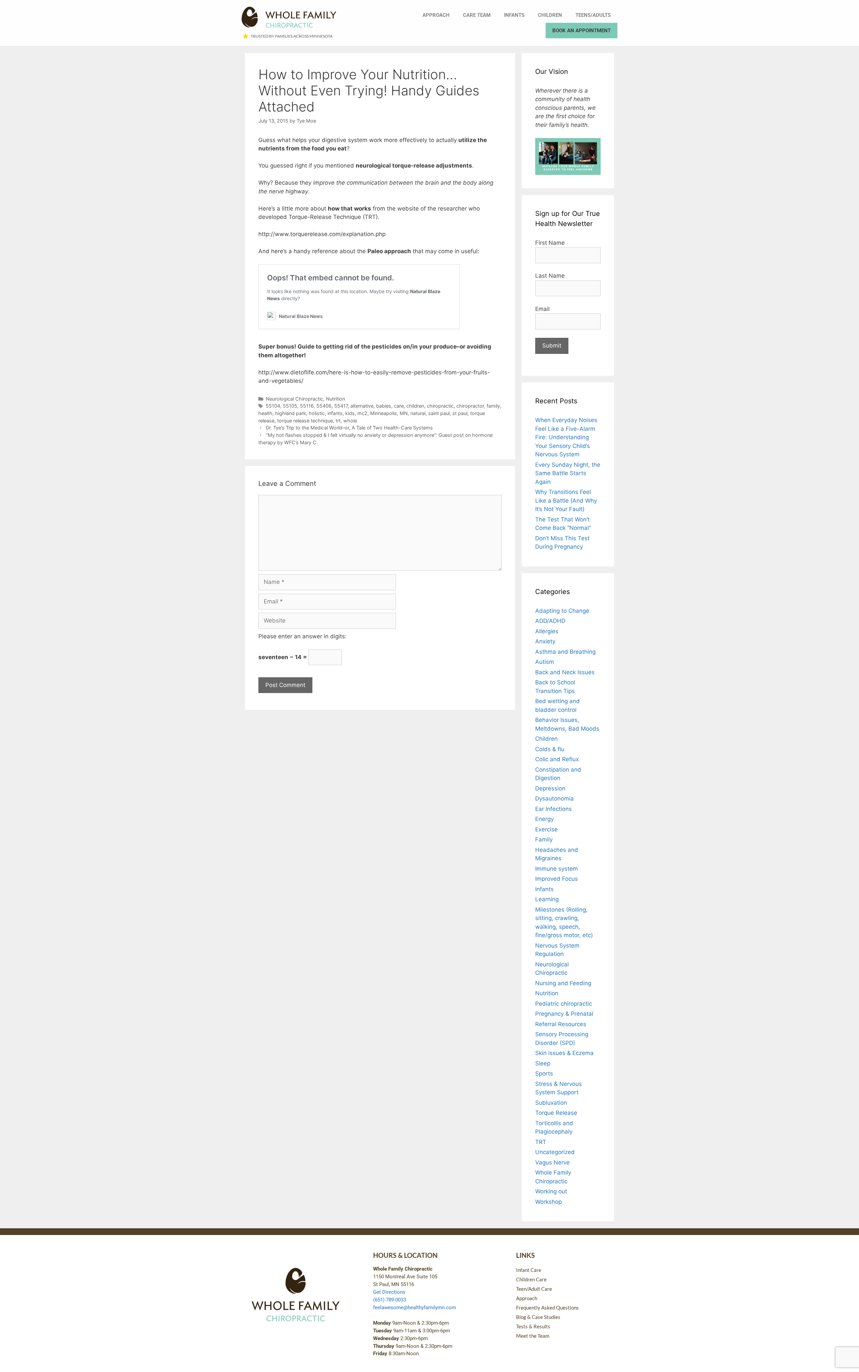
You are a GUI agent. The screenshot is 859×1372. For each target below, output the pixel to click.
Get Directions (389, 1292)
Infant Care (528, 1270)
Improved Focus (556, 878)
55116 (307, 406)
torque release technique (305, 420)
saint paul (439, 413)
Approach (436, 15)
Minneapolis (383, 413)
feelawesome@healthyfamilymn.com (414, 1308)
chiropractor (470, 406)
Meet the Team (532, 1336)
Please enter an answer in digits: (302, 636)
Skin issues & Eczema (564, 1053)
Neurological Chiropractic (294, 399)
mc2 (362, 413)
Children (550, 15)
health (265, 413)
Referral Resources (560, 1024)
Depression (550, 788)
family (493, 406)
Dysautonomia (554, 798)
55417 (341, 406)
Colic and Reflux (557, 759)
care (399, 406)
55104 (273, 406)
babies (383, 406)
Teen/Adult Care (534, 1289)
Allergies (546, 631)
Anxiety (545, 641)
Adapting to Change (562, 610)
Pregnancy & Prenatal (564, 1013)
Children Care (531, 1279)
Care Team (477, 15)
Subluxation (551, 1102)
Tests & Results (533, 1326)
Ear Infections (553, 809)
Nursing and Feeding (563, 983)
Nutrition (335, 399)
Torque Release (556, 1112)
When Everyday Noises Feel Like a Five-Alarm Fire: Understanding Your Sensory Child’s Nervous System (566, 437)
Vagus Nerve (552, 1162)
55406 (324, 406)
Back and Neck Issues (565, 672)
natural (417, 413)
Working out (551, 1191)
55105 (290, 406)
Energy (544, 819)
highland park (290, 413)
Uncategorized (555, 1152)
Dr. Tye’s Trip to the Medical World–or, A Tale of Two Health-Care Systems (349, 427)
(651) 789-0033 (389, 1300)
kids (350, 413)
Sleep (542, 1063)
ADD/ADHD (550, 621)
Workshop (548, 1201)
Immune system (556, 868)
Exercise (546, 829)
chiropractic (440, 406)
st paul (459, 413)
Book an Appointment (581, 31)
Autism (544, 661)
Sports (544, 1073)
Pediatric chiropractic (563, 1003)
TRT (540, 1142)
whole (350, 420)
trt (338, 420)
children (415, 406)
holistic (317, 413)
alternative (361, 406)
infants (335, 413)
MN (404, 413)
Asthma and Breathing (565, 651)
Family (544, 839)
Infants (514, 15)
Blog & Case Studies (538, 1317)
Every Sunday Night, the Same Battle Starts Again (567, 473)
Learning (547, 899)
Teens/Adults (593, 15)
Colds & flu (549, 749)
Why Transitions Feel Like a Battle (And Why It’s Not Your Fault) (566, 500)
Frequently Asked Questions (547, 1308)
